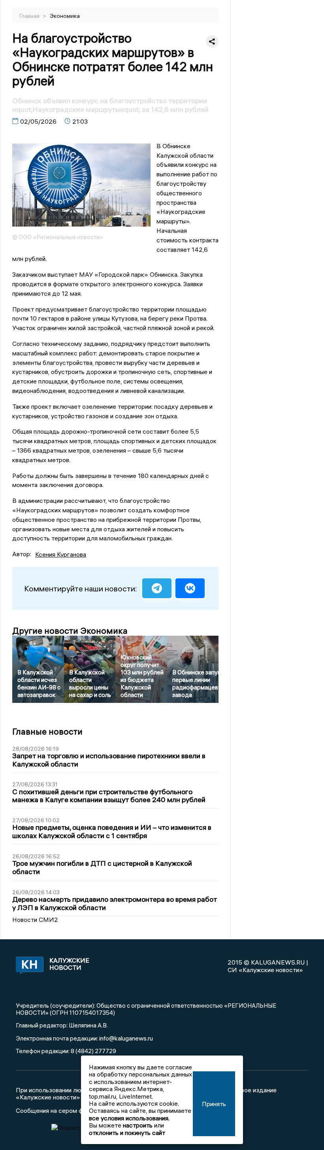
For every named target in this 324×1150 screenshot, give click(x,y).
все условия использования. (129, 1118)
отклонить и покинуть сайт (127, 1133)
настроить (138, 1125)
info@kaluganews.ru (126, 1038)
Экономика (65, 15)
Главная (30, 15)
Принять (214, 1104)
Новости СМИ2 (35, 919)
